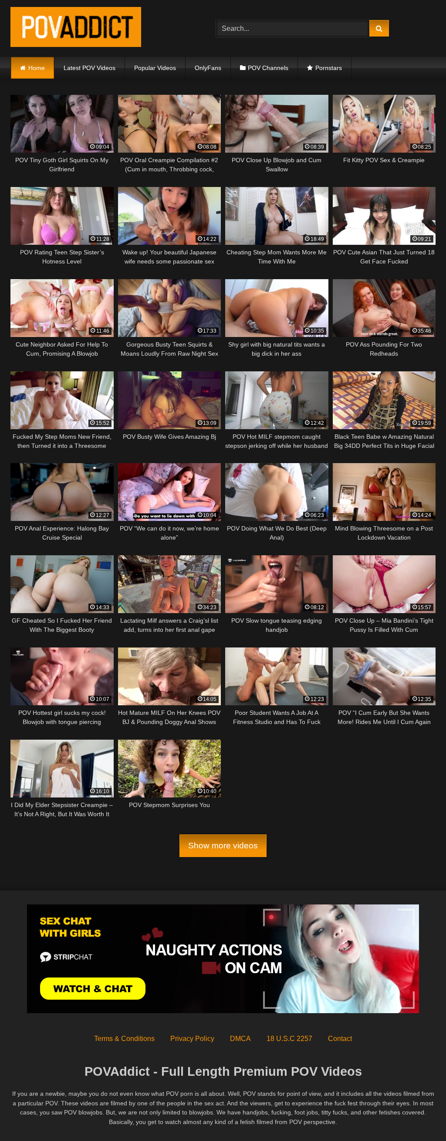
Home (36, 67)
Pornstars (328, 67)
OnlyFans (208, 67)
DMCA (240, 1038)
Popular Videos (155, 67)
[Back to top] (419, 1115)
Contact (340, 1038)
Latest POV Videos (89, 67)
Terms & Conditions (124, 1038)
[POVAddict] (99, 28)
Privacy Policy (192, 1038)
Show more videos (223, 845)
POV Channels (268, 67)
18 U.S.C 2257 (289, 1038)
